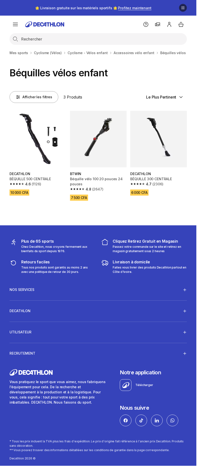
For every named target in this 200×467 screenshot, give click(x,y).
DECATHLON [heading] (20, 311)
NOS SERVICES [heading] (22, 290)
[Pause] (183, 8)
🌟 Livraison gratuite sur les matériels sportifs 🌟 (93, 8)
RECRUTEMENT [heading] (22, 353)
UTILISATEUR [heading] (20, 332)
